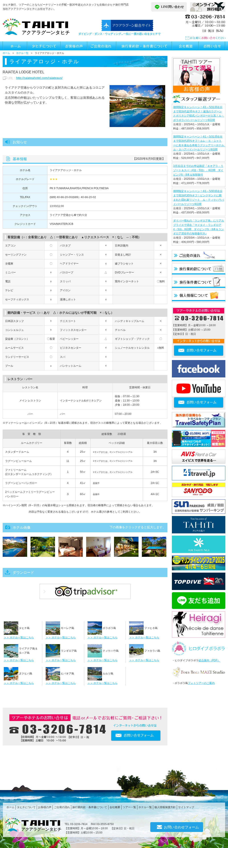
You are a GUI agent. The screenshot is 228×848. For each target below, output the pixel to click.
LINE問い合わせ (172, 6)
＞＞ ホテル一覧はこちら (19, 637)
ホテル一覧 (22, 53)
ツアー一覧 (129, 807)
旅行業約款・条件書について (89, 807)
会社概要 (115, 807)
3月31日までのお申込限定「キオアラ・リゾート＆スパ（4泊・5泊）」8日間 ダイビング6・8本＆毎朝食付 (198, 170)
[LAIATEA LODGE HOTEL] (137, 105)
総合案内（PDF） (209, 660)
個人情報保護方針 (165, 807)
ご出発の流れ (62, 807)
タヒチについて (26, 807)
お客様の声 (44, 807)
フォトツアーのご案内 (201, 683)
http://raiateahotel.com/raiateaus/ (39, 78)
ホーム (6, 53)
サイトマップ (186, 807)
